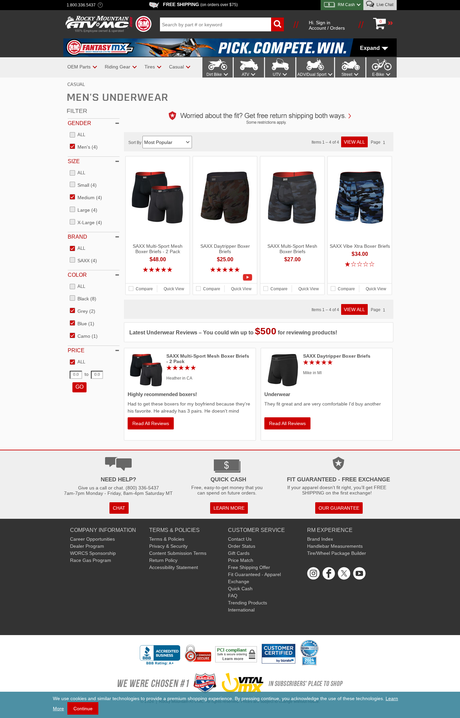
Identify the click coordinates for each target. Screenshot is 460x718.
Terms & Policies (166, 539)
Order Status (241, 546)
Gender (79, 123)
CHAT (119, 508)
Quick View (174, 289)
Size (74, 161)
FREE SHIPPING (200, 4)
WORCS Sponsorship (93, 553)
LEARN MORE (228, 508)
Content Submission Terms (177, 553)
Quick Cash (240, 588)
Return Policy (163, 560)
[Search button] (277, 24)
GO (79, 387)
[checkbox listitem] (77, 135)
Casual (76, 84)
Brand (77, 237)
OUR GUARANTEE (339, 508)
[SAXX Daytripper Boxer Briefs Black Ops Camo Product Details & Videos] (225, 277)
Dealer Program (87, 546)
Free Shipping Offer (249, 567)
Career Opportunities (92, 539)
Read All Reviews (150, 423)
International (241, 609)
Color (77, 275)
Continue (83, 708)
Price (76, 350)
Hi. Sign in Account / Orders (327, 25)
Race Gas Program (90, 560)
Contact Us (240, 539)
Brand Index (320, 539)
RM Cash (346, 4)
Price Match (240, 560)
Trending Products (247, 602)
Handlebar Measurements (335, 546)
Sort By (135, 142)
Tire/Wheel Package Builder (336, 553)
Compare (144, 289)
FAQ (232, 595)
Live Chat (384, 4)
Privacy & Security (168, 546)
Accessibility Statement (173, 567)
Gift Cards (239, 553)
